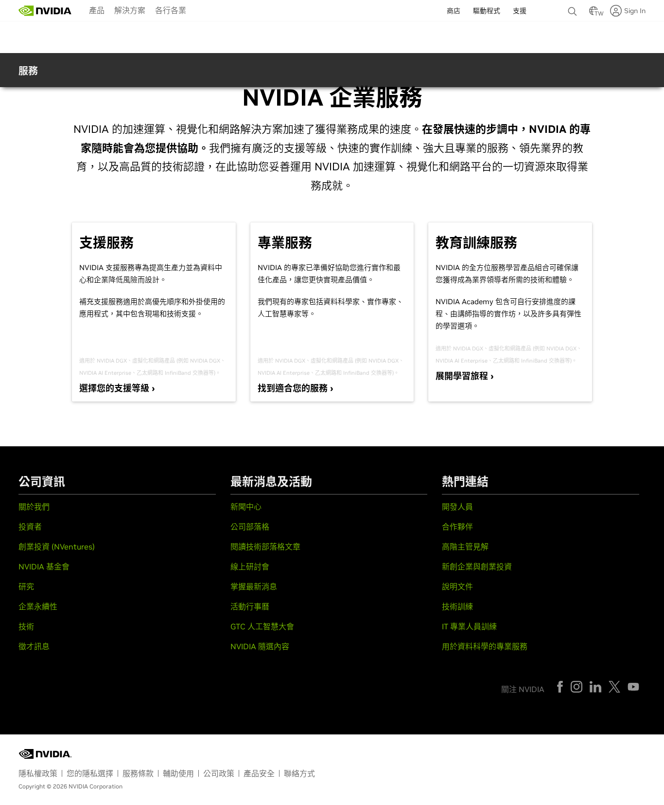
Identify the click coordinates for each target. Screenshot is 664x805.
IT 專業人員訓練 (469, 626)
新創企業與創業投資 (477, 566)
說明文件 (457, 586)
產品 (97, 10)
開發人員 (457, 507)
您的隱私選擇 (90, 773)
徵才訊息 (34, 646)
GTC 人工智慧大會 (262, 626)
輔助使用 (178, 773)
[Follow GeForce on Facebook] (560, 687)
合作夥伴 (457, 526)
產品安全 (259, 773)
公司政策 (218, 773)
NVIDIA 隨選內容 (259, 646)
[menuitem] (96, 9)
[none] (573, 7)
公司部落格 (249, 526)
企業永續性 (37, 606)
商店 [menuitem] (453, 10)
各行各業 (170, 10)
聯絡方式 (299, 773)
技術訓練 (457, 606)
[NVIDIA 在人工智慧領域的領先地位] (45, 10)
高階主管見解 (465, 546)
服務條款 (138, 773)
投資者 (30, 526)
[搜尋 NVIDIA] (573, 9)
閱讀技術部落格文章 (265, 546)
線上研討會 (249, 566)
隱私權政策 (37, 773)
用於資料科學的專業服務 (484, 646)
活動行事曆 (249, 606)
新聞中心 (246, 507)
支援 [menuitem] (519, 10)
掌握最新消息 (253, 586)
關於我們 (34, 507)
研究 (26, 586)
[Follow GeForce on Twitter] (614, 687)
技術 (26, 626)
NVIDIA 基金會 (44, 566)
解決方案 (129, 10)
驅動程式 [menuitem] (486, 10)
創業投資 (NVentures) (56, 546)
